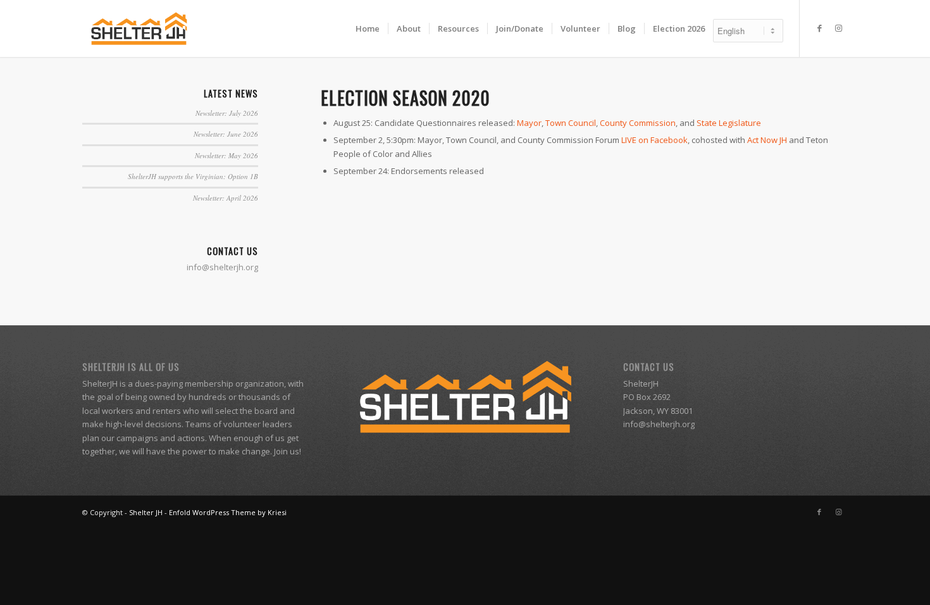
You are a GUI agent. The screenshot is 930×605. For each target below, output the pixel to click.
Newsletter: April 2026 (225, 198)
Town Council (570, 122)
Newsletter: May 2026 (226, 155)
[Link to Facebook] (819, 27)
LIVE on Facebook (654, 140)
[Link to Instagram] (838, 27)
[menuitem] (367, 28)
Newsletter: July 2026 (226, 113)
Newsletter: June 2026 (226, 134)
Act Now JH (767, 140)
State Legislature (729, 122)
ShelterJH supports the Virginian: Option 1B (193, 176)
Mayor (529, 122)
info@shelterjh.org (659, 424)
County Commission (638, 122)
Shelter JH (146, 512)
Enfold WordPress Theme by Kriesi (228, 512)
